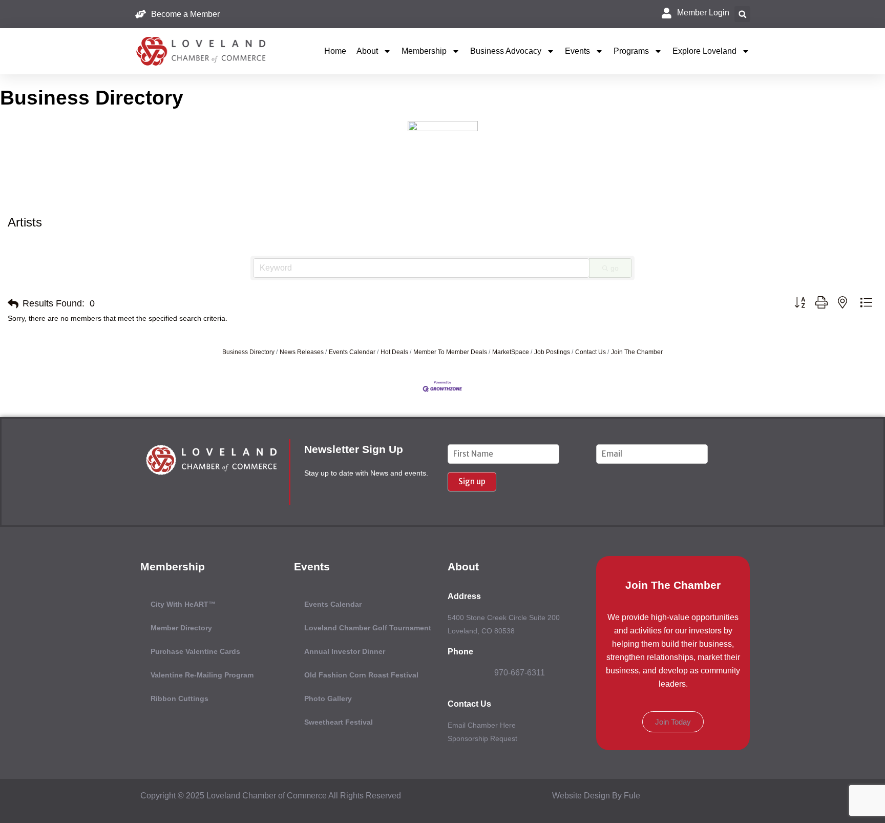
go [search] (614, 268)
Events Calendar (352, 352)
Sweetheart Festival (338, 722)
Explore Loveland (704, 51)
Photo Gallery (328, 698)
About (367, 51)
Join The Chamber (637, 352)
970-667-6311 (519, 672)
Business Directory (248, 352)
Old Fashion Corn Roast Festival (361, 675)
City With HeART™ (183, 604)
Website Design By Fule (596, 795)
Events (577, 51)
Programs (631, 51)
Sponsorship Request (482, 738)
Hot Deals (394, 352)
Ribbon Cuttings (179, 698)
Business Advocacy (505, 51)
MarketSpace (510, 352)
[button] (742, 14)
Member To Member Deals (450, 352)
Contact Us (590, 352)
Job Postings (552, 352)
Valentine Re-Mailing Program (202, 675)
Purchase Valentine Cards (195, 651)
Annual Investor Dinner (344, 651)
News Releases (302, 352)
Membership (424, 51)
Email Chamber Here (482, 725)
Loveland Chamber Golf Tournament (367, 628)
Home (335, 51)
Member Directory (181, 628)
